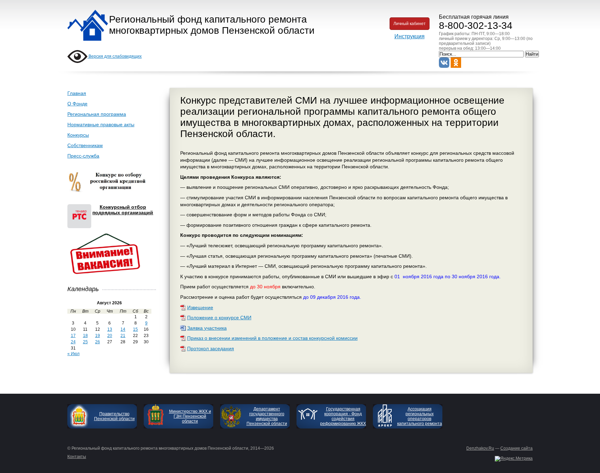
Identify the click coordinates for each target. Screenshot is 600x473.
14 (122, 329)
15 (135, 329)
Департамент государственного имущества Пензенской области (267, 416)
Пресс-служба (83, 156)
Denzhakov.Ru (480, 448)
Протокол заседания (210, 348)
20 (109, 335)
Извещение (200, 307)
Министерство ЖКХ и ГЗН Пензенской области (190, 416)
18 (85, 335)
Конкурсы (78, 135)
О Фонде (77, 103)
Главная (76, 93)
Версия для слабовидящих (115, 56)
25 (85, 341)
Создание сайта (516, 448)
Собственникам (85, 145)
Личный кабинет (409, 23)
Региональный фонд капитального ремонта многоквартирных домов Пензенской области (212, 25)
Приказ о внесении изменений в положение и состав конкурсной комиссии (272, 338)
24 (73, 341)
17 (73, 335)
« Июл (73, 353)
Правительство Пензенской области (114, 416)
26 (97, 341)
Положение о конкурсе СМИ (219, 317)
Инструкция (409, 36)
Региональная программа (96, 114)
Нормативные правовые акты (100, 124)
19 (97, 335)
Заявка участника (207, 328)
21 (122, 335)
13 (109, 329)
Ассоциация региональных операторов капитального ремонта (419, 416)
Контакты (76, 456)
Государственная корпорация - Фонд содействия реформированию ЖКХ (343, 416)
